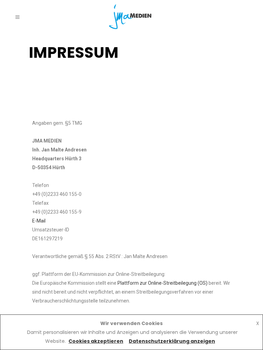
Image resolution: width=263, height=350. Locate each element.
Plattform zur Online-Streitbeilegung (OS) (162, 283)
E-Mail (39, 221)
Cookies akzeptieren (95, 341)
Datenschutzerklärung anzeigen (172, 341)
